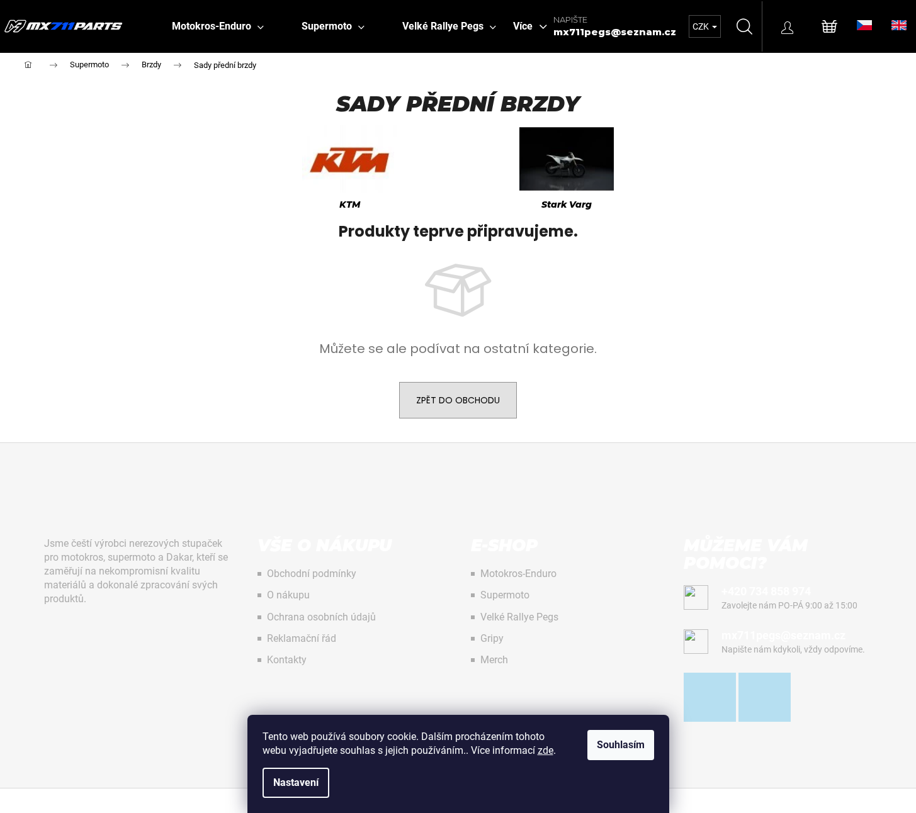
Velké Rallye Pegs (519, 617)
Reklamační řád (301, 638)
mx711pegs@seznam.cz (614, 32)
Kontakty (287, 660)
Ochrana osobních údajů (321, 617)
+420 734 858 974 (766, 591)
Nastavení (296, 782)
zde (545, 750)
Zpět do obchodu (458, 400)
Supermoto (504, 595)
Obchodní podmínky (311, 574)
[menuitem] (217, 26)
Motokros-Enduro (518, 574)
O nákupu (288, 595)
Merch (494, 660)
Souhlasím (621, 745)
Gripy (492, 638)
